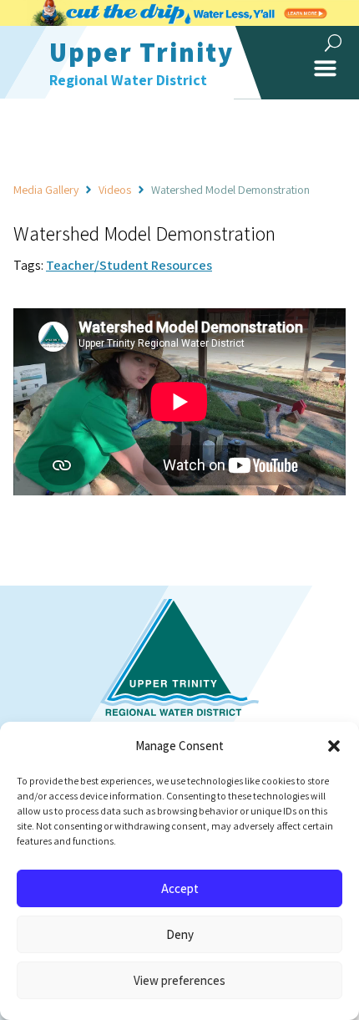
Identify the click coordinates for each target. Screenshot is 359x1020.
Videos (115, 189)
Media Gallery (45, 189)
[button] (334, 746)
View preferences (179, 980)
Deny (180, 934)
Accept (180, 888)
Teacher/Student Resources (129, 265)
